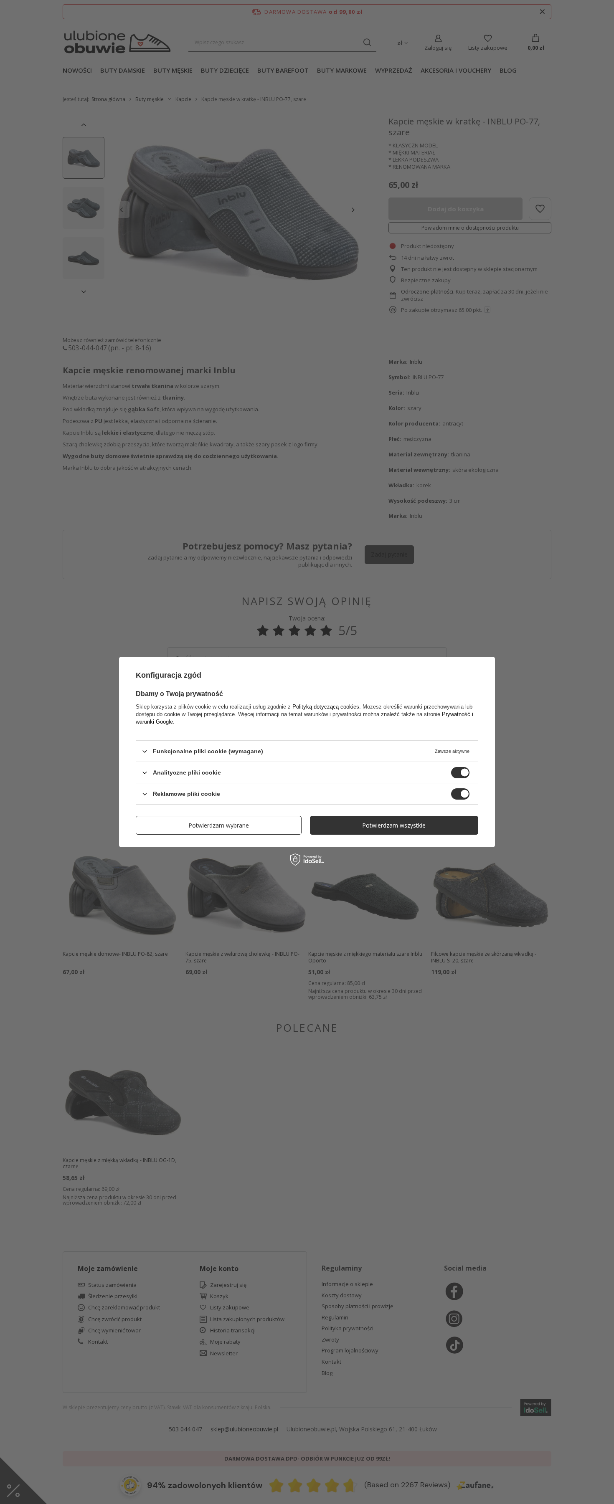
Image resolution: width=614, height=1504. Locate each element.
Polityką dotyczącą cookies (325, 707)
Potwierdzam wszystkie (394, 825)
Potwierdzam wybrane (218, 825)
